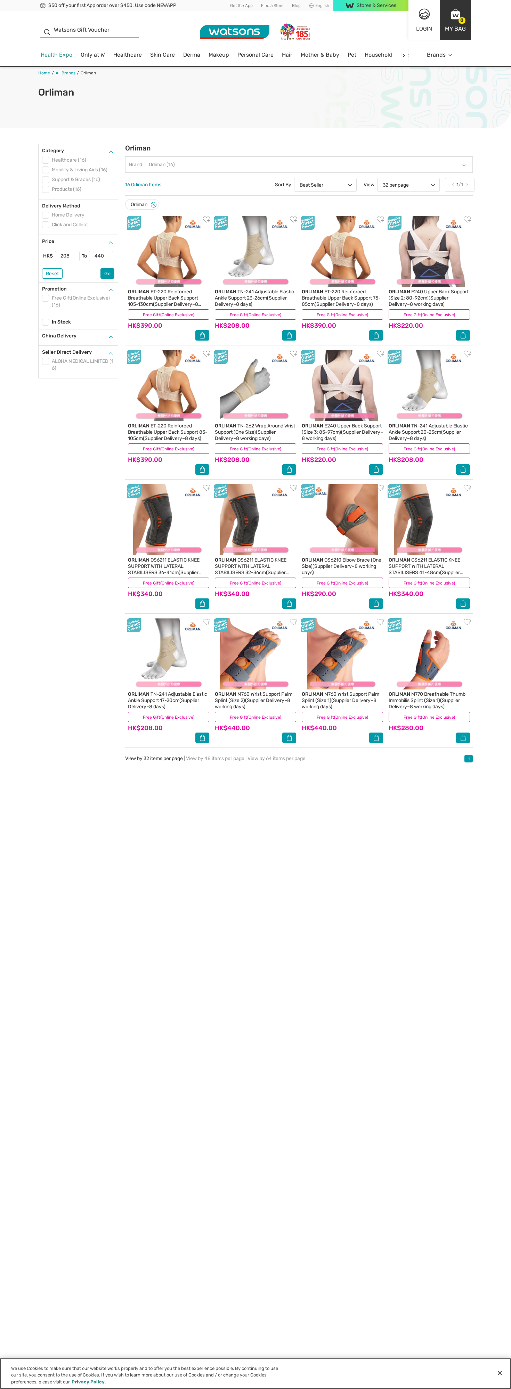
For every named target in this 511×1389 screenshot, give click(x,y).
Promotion (54, 289)
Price (48, 241)
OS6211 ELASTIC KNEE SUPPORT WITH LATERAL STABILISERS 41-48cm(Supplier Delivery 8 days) (424, 569)
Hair (287, 54)
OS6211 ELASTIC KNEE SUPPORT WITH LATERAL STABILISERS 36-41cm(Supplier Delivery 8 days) (164, 569)
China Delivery (59, 336)
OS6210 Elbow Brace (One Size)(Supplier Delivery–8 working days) (341, 566)
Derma (191, 54)
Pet (352, 54)
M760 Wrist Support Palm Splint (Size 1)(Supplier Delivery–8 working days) (340, 700)
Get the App (241, 5)
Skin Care (162, 54)
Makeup (219, 54)
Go (107, 274)
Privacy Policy (88, 1381)
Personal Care (255, 54)
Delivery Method (61, 206)
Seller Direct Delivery (67, 352)
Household (378, 54)
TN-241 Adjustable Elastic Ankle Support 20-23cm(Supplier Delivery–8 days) (428, 432)
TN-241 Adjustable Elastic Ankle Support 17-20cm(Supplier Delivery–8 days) (167, 700)
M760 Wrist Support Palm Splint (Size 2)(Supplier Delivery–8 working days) (253, 700)
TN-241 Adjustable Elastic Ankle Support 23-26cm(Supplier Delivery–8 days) (254, 298)
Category (53, 151)
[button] (455, 20)
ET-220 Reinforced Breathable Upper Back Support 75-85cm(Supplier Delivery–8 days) (341, 298)
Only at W (93, 54)
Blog (296, 5)
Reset (52, 274)
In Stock (61, 322)
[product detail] (168, 251)
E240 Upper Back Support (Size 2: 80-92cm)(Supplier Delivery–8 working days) (429, 298)
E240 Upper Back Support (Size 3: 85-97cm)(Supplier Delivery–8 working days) (342, 432)
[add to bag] (202, 335)
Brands (436, 54)
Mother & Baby (320, 54)
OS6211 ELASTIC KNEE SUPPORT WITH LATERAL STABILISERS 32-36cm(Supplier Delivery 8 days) (250, 569)
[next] (403, 55)
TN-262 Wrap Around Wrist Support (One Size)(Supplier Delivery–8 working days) (255, 432)
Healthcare (127, 54)
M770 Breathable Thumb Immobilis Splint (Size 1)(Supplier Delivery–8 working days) (427, 700)
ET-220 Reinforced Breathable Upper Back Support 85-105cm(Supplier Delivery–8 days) (168, 432)
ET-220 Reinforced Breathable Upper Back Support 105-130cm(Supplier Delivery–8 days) (163, 301)
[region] (255, 1373)
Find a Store (272, 5)
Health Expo (56, 54)
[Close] (153, 205)
